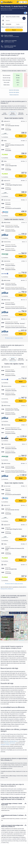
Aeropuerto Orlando (5, 744)
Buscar (21, 136)
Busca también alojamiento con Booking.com (13, 27)
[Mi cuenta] (17, 2)
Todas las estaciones (14, 94)
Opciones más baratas (14, 90)
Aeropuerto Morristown (10, 743)
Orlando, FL (23, 612)
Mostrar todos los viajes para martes (14, 338)
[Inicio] (8, 2)
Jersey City (6, 741)
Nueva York (14, 612)
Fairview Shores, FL (14, 741)
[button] (17, 630)
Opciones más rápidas (14, 92)
